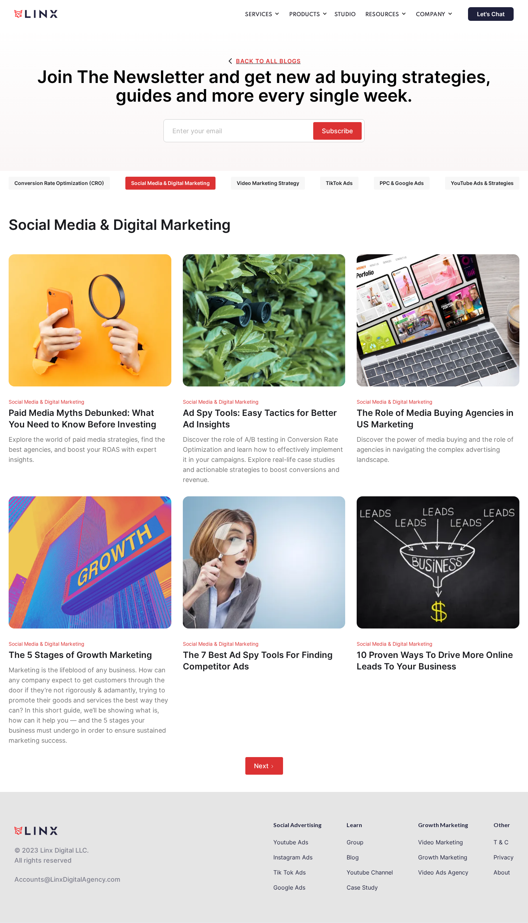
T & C (501, 842)
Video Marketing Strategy (268, 183)
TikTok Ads (339, 183)
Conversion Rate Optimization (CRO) (59, 183)
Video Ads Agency (443, 872)
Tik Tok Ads (289, 872)
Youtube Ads (290, 842)
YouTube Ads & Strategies (482, 183)
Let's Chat (491, 14)
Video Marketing (440, 842)
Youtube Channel (370, 872)
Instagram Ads (292, 857)
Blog (353, 857)
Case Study (362, 887)
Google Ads (289, 887)
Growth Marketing (442, 857)
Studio (345, 15)
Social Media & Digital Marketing (170, 183)
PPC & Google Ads (402, 183)
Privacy (504, 857)
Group (355, 842)
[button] (260, 16)
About (502, 872)
